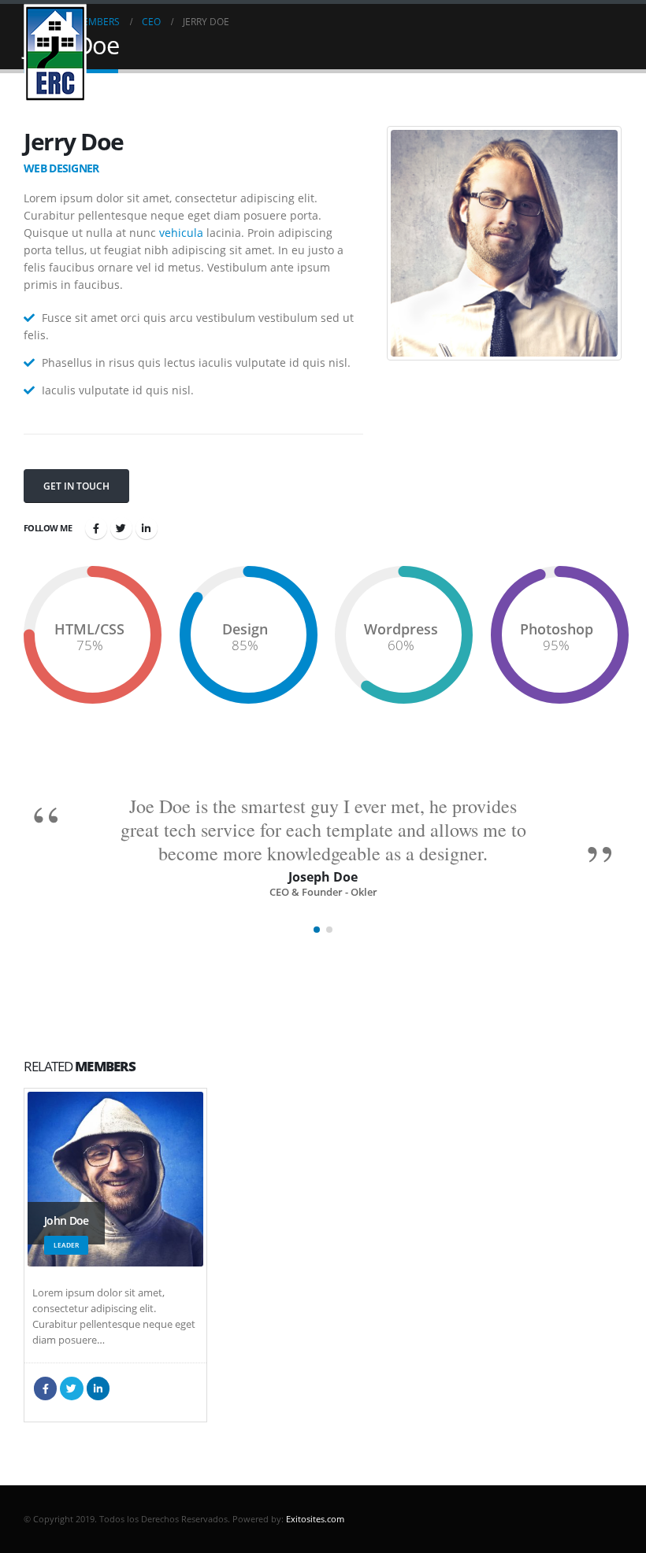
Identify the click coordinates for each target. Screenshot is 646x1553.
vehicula (181, 232)
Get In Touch (76, 486)
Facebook (96, 528)
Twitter (121, 528)
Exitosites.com (314, 1519)
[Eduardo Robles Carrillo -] (55, 53)
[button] (316, 930)
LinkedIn (147, 528)
